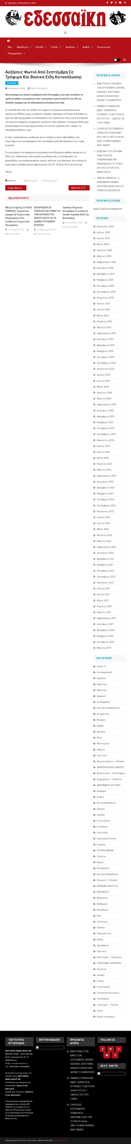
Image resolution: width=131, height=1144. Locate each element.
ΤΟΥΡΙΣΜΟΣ (103, 999)
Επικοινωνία (103, 47)
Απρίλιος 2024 (104, 392)
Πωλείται (102, 969)
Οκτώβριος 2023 (105, 428)
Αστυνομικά (103, 743)
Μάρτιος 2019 (104, 648)
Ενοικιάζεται (103, 820)
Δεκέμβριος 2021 (106, 559)
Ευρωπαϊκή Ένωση (106, 838)
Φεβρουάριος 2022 (106, 547)
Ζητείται (101, 856)
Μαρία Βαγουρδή (39, 88)
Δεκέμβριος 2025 (106, 274)
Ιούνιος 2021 (103, 594)
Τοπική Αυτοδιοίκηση (108, 993)
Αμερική (101, 696)
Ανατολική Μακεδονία (108, 708)
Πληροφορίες (15, 53)
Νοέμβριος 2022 (105, 493)
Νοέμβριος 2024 (105, 351)
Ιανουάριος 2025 (105, 339)
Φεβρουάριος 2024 (106, 404)
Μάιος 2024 (103, 386)
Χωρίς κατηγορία (106, 1016)
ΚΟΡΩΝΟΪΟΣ (103, 892)
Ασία (99, 737)
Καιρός (100, 862)
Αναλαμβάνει (103, 702)
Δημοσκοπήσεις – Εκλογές (110, 761)
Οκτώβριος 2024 (105, 357)
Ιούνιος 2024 (103, 381)
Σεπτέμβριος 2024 (106, 363)
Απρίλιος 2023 (104, 464)
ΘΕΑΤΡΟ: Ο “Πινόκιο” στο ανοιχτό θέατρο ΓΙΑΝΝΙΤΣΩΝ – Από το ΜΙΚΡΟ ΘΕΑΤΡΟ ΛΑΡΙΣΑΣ (80, 188)
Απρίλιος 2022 (104, 535)
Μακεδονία (22, 47)
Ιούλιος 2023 (103, 446)
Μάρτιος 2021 (104, 612)
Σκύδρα (100, 975)
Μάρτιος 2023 (104, 469)
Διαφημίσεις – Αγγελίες (109, 779)
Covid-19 (101, 666)
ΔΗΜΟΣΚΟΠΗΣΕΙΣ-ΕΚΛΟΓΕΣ (111, 767)
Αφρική (101, 749)
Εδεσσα (101, 809)
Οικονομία (11, 83)
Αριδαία (101, 731)
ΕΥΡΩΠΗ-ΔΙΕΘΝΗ (105, 850)
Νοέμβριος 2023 (105, 422)
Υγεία (100, 1010)
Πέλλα (100, 939)
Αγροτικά (102, 684)
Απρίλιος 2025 (104, 321)
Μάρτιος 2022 (104, 541)
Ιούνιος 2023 (103, 452)
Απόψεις (101, 720)
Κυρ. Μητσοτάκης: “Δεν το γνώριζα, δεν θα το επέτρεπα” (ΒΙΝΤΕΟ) (18, 188)
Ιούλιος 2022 (103, 517)
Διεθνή (86, 47)
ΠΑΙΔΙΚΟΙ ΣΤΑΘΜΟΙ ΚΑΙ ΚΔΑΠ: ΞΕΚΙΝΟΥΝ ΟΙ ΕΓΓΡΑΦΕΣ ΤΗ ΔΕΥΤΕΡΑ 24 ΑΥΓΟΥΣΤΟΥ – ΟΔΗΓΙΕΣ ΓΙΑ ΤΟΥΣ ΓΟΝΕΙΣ (110, 114)
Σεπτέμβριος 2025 (106, 292)
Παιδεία (101, 927)
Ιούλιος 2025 (103, 303)
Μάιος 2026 (103, 244)
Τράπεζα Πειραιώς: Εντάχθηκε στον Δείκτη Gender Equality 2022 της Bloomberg (76, 212)
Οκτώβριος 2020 (105, 642)
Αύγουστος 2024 (105, 369)
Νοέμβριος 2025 (105, 280)
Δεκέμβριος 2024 (106, 345)
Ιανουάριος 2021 (105, 624)
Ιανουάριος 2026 (105, 268)
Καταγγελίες (103, 868)
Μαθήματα (102, 904)
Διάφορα (101, 791)
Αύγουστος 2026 (105, 226)
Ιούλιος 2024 (103, 375)
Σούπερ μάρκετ (49, 180)
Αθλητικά (102, 690)
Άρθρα (100, 726)
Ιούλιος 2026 (103, 232)
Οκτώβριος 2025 (105, 286)
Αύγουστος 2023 (105, 440)
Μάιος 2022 (103, 529)
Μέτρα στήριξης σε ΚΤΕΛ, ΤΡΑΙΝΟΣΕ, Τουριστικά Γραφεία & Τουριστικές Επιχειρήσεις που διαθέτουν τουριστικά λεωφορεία (18, 216)
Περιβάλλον (103, 945)
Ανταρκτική (103, 714)
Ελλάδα (39, 47)
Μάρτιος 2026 (104, 256)
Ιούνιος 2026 (103, 238)
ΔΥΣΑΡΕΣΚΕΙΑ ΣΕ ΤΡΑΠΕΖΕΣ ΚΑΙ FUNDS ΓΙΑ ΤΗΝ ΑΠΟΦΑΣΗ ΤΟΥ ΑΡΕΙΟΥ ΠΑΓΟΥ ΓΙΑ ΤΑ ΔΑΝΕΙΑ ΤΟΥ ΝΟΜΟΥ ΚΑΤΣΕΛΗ (47, 216)
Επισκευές (102, 826)
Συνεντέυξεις (104, 987)
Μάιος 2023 (103, 458)
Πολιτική (101, 951)
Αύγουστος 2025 (105, 297)
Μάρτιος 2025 (104, 327)
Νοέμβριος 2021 (105, 564)
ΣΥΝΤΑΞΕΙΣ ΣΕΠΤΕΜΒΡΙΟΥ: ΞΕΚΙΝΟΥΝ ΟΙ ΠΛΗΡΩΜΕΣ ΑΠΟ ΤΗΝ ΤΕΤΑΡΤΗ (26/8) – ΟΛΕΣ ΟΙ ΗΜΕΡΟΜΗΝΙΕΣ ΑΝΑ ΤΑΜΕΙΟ (111, 137)
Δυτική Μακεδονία (106, 803)
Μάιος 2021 (103, 600)
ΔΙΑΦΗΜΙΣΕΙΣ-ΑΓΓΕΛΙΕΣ (109, 785)
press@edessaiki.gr (19, 1063)
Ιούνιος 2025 (103, 309)
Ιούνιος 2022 (103, 523)
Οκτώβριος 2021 (105, 571)
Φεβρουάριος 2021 (106, 618)
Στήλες (54, 47)
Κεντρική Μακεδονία (107, 874)
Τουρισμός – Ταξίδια (107, 1005)
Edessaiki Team (44, 234)
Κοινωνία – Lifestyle (107, 880)
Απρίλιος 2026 (104, 250)
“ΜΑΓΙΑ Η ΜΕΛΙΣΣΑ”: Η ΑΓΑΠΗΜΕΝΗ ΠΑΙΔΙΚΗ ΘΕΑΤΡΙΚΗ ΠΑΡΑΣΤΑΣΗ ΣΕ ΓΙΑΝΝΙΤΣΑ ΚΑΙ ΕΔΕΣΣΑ (110, 184)
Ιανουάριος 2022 (105, 553)
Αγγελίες (70, 47)
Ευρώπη (101, 844)
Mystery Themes (60, 1140)
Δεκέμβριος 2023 (106, 416)
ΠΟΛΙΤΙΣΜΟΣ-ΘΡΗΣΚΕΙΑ (109, 963)
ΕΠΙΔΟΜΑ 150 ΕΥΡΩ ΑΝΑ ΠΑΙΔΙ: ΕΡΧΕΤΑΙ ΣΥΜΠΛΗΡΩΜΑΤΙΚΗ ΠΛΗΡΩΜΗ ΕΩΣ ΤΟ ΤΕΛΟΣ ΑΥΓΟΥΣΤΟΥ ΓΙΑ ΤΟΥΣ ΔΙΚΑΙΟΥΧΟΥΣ (110, 161)
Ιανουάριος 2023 (105, 481)
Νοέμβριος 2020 (105, 636)
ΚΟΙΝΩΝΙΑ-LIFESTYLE (107, 886)
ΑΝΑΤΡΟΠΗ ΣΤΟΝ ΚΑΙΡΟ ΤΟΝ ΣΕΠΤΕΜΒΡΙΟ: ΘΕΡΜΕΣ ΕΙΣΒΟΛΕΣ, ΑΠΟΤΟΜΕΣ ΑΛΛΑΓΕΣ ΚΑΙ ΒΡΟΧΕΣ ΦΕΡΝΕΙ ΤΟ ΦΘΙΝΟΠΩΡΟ (111, 92)
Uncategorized (104, 672)
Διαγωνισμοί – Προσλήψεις (111, 773)
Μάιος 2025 (103, 315)
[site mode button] (117, 59)
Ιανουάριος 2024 (105, 410)
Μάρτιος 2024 (104, 398)
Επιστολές (102, 832)
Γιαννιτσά (102, 755)
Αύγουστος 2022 (105, 511)
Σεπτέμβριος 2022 (106, 505)
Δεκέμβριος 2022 (106, 487)
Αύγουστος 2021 (105, 582)
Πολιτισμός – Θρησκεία (109, 957)
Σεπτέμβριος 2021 (106, 576)
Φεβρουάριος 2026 (106, 262)
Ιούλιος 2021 (103, 588)
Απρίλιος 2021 (104, 606)
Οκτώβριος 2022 (105, 499)
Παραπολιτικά (104, 933)
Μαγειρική (102, 898)
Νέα (10, 47)
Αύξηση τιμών (30, 180)
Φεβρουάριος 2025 (106, 333)
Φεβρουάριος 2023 (106, 476)
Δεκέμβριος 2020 (106, 630)
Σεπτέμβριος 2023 (106, 434)
